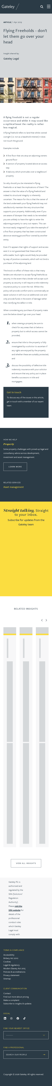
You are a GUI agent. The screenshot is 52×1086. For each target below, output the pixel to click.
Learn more (18, 466)
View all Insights (26, 863)
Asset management (13, 487)
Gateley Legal (11, 58)
